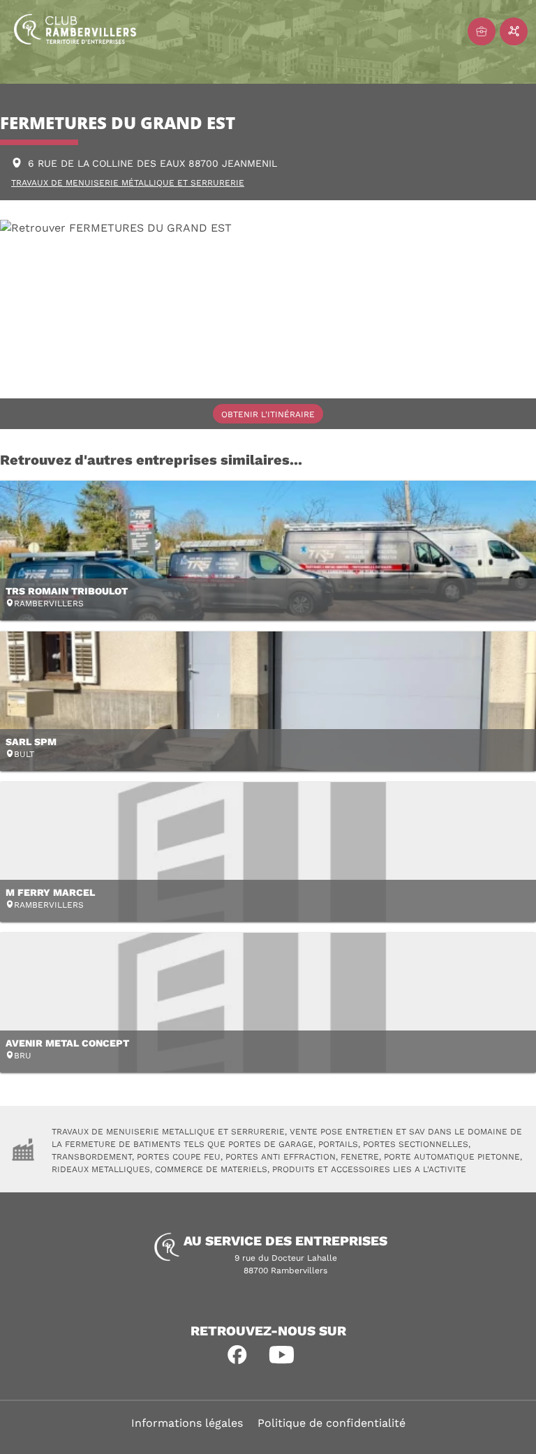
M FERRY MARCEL (50, 892)
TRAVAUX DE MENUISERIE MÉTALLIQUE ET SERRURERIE (127, 183)
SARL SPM (31, 741)
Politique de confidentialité (331, 1423)
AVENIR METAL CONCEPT (67, 1043)
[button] (237, 1355)
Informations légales (187, 1423)
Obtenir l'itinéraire (268, 414)
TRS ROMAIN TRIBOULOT (67, 591)
